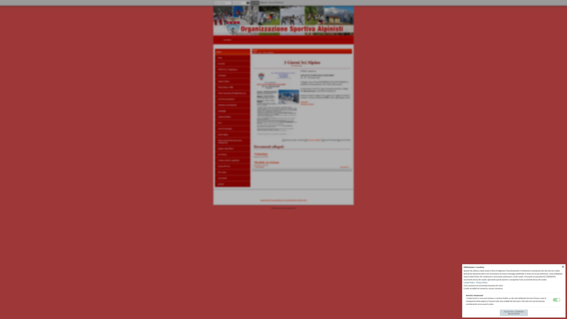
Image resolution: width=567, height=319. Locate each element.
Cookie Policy (469, 283)
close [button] (563, 266)
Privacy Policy (481, 283)
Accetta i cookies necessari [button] (514, 313)
